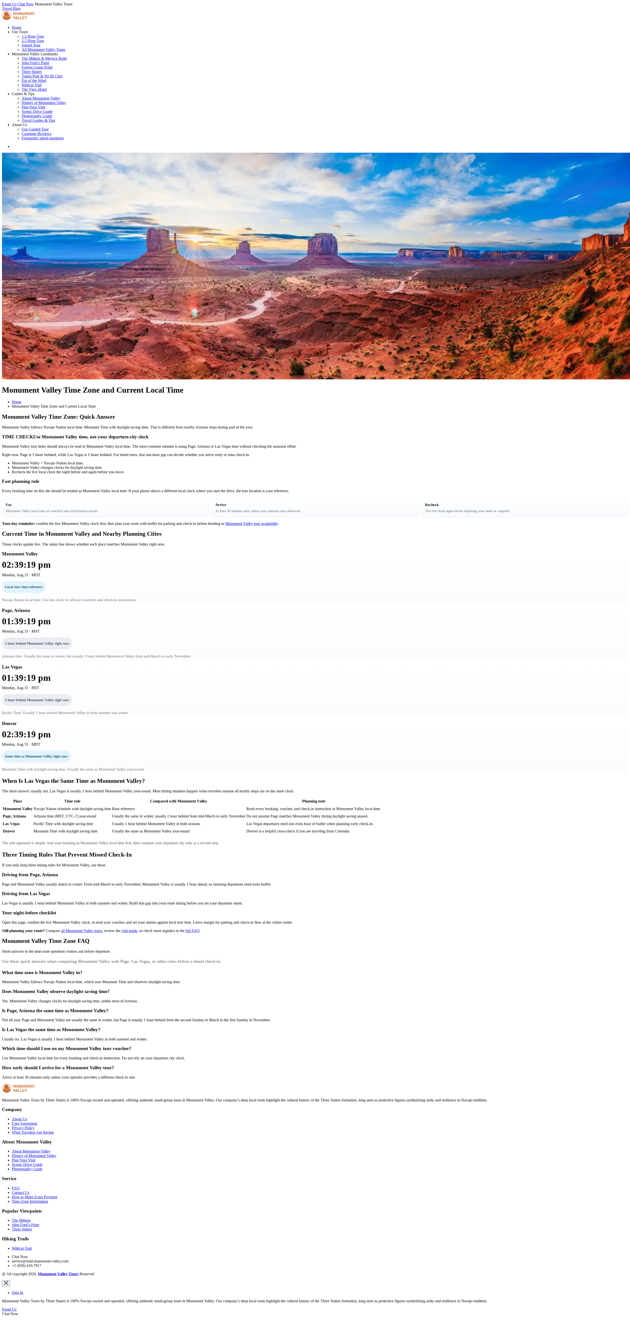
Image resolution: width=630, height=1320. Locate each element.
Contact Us (20, 1192)
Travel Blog (11, 8)
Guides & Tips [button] (23, 94)
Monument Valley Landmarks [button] (35, 54)
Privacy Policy (23, 1128)
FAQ (16, 1188)
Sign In (17, 1292)
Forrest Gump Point (37, 67)
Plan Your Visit (33, 107)
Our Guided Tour (35, 129)
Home (16, 27)
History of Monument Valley (44, 103)
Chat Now (25, 4)
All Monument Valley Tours (43, 49)
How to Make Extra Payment (34, 1197)
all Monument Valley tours (81, 931)
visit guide (129, 931)
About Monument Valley (41, 98)
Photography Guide (37, 116)
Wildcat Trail (32, 85)
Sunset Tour (31, 45)
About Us (19, 1119)
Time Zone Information (30, 1201)
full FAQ (193, 931)
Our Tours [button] (20, 32)
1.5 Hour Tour (33, 36)
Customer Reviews (36, 134)
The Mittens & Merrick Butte (44, 58)
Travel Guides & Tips (38, 120)
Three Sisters (32, 72)
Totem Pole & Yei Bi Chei (42, 76)
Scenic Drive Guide (37, 111)
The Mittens (21, 1220)
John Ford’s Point (35, 63)
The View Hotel (34, 89)
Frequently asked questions (43, 138)
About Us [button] (19, 125)
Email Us (9, 4)
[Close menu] (6, 1283)
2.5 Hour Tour (33, 41)
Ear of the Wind (34, 80)
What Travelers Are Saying (33, 1132)
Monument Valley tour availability (251, 523)
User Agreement (24, 1123)
